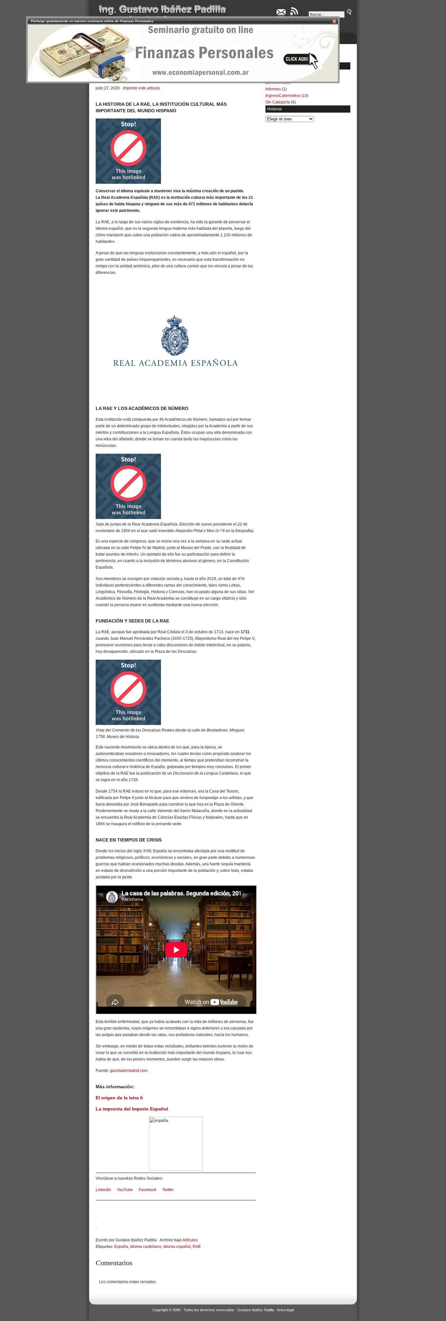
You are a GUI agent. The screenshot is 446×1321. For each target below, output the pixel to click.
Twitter (168, 1189)
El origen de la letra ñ (119, 1097)
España (121, 1246)
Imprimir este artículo (141, 88)
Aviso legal (285, 1310)
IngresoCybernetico (282, 95)
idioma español (177, 1246)
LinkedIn (103, 1189)
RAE (197, 1246)
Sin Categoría (277, 102)
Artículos (190, 1240)
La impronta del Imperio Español (132, 1108)
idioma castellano (145, 1246)
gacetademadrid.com (129, 1070)
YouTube (125, 1189)
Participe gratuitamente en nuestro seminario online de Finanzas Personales (92, 21)
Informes (273, 89)
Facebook (147, 1189)
